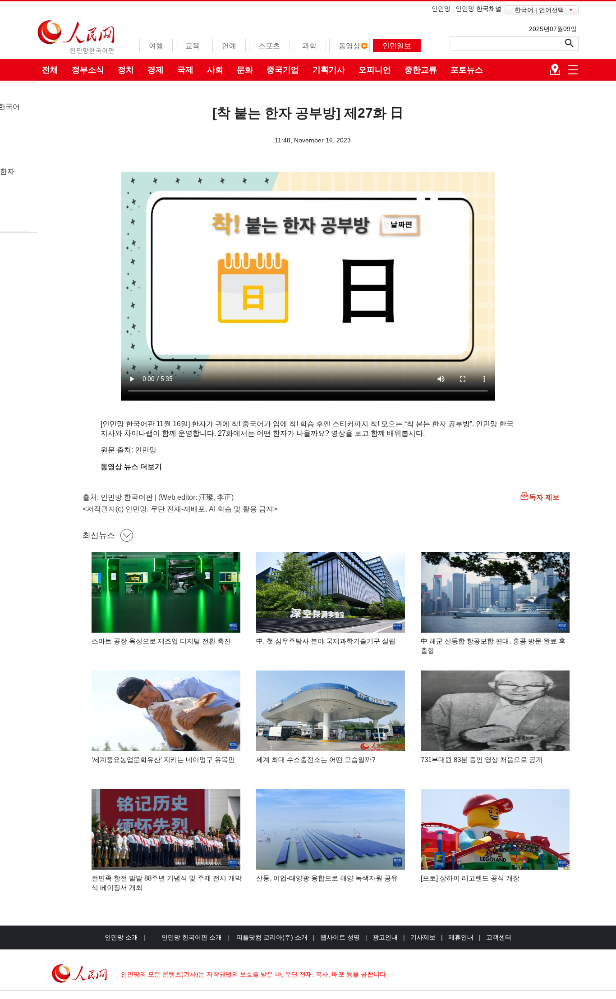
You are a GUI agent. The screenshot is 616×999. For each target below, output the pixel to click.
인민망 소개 (121, 937)
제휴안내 (460, 937)
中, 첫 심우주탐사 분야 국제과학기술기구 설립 (325, 641)
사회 (215, 69)
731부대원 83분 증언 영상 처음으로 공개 (481, 759)
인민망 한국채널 (478, 8)
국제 (185, 69)
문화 (245, 69)
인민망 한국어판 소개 (191, 937)
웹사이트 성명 (340, 937)
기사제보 (423, 937)
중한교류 (421, 69)
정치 (126, 69)
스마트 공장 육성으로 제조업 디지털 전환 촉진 (161, 641)
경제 (155, 69)
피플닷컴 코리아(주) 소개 (271, 937)
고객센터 (498, 937)
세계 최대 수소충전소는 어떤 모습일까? (315, 759)
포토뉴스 (467, 69)
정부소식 (88, 69)
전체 (50, 69)
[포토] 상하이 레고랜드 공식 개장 (470, 878)
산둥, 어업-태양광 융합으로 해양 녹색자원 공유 (327, 878)
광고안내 (385, 937)
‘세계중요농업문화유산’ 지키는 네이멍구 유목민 (163, 759)
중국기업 (283, 69)
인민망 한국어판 (127, 497)
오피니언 (375, 69)
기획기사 (329, 69)
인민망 (441, 8)
